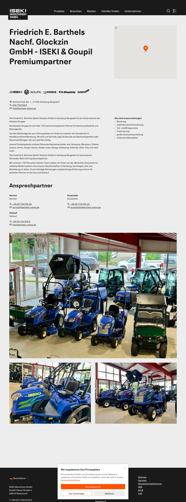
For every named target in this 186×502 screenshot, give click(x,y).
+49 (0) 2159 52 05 (20, 499)
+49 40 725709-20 (80, 203)
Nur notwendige (76, 493)
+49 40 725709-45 (22, 203)
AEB (140, 486)
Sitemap (142, 476)
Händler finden (110, 11)
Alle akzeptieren (93, 486)
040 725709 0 (20, 104)
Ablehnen (109, 493)
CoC (140, 493)
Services (142, 480)
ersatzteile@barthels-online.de (86, 207)
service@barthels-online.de (26, 207)
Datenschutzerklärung (70, 479)
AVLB (140, 490)
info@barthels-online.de (24, 108)
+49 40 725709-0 (21, 221)
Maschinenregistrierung (150, 483)
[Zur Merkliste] (175, 11)
